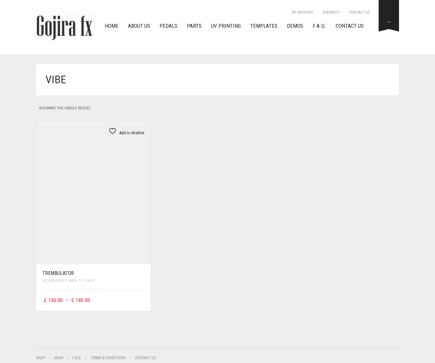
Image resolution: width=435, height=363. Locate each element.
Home (111, 26)
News (58, 358)
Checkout (331, 12)
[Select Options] (140, 300)
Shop (40, 358)
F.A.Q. (319, 26)
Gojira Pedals (54, 280)
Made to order (81, 280)
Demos (295, 26)
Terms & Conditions (108, 358)
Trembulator (58, 273)
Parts (194, 26)
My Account (302, 12)
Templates (263, 26)
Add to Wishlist (131, 132)
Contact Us (359, 12)
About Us (139, 26)
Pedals (168, 26)
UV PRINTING (226, 26)
